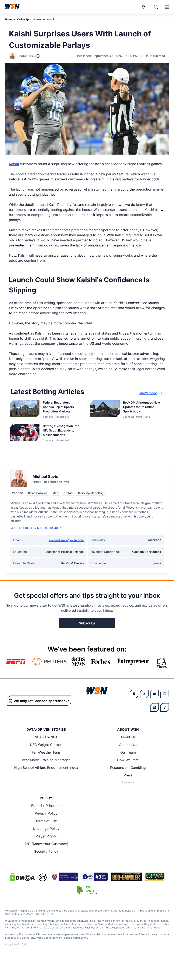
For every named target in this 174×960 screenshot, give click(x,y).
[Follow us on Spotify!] (154, 707)
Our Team (128, 752)
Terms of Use (46, 821)
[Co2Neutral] (87, 890)
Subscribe (87, 623)
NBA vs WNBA (46, 737)
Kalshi (50, 19)
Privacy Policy (46, 813)
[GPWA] (154, 877)
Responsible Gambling (128, 767)
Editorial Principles (46, 806)
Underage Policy (46, 828)
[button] (167, 7)
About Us (128, 737)
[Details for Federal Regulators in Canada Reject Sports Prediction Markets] (24, 409)
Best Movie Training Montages (46, 760)
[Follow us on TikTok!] (164, 707)
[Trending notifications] (143, 6)
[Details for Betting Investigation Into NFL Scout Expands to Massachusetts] (24, 434)
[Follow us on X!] (144, 694)
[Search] (155, 6)
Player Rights (46, 836)
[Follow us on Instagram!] (164, 694)
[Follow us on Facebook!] (134, 694)
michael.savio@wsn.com (66, 540)
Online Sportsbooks (29, 19)
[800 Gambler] (126, 877)
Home (8, 19)
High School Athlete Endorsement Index (46, 767)
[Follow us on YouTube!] (154, 694)
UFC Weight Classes (46, 745)
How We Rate (128, 760)
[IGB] (64, 877)
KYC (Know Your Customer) (46, 844)
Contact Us (128, 745)
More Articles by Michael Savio (34, 528)
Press (128, 775)
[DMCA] (22, 877)
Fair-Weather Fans (46, 752)
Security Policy (46, 851)
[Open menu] (167, 7)
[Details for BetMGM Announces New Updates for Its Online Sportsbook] (105, 409)
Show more (148, 393)
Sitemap (128, 783)
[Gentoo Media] (95, 877)
